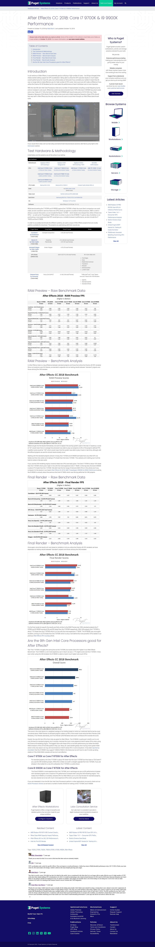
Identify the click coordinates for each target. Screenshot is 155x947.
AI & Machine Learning (78, 918)
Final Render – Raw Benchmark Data (44, 58)
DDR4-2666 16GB (70, 188)
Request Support (116, 912)
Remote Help (114, 914)
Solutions (59, 3)
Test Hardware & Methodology (42, 51)
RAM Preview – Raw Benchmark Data (44, 53)
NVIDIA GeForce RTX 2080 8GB (69, 194)
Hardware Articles (33, 8)
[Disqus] (77, 874)
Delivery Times (95, 931)
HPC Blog (73, 929)
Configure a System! (45, 819)
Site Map (31, 918)
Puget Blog (74, 927)
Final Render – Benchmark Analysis (44, 60)
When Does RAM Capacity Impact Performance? (46, 835)
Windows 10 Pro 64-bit (69, 201)
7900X (48, 850)
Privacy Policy (95, 929)
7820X (43, 850)
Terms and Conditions (98, 927)
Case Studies (74, 933)
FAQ (29, 923)
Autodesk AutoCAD (77, 916)
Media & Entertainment (98, 910)
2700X (38, 850)
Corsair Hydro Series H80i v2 (86, 185)
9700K (57, 850)
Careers (112, 927)
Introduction (36, 49)
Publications (77, 3)
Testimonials (114, 925)
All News (73, 925)
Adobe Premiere (75, 910)
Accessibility (94, 933)
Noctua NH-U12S (45, 185)
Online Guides (115, 910)
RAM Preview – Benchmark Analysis (44, 56)
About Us (94, 3)
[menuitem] (125, 3)
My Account (118, 3)
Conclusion (31, 146)
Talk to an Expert (106, 3)
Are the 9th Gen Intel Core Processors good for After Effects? (51, 62)
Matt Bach (50, 28)
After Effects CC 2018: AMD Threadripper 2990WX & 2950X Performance (74, 470)
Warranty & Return (96, 925)
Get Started (116, 94)
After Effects (68, 850)
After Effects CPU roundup (41, 636)
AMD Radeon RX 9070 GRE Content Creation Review (47, 832)
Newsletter (113, 933)
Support (86, 3)
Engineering (94, 912)
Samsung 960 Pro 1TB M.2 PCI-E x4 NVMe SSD (69, 197)
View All (84, 845)
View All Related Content (45, 845)
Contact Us (114, 931)
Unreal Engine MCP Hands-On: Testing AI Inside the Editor (87, 841)
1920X (33, 850)
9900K (62, 850)
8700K (53, 850)
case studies (121, 86)
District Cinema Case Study (77, 838)
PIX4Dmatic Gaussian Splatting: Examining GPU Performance (116, 235)
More (92, 916)
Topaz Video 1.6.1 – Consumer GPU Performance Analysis (87, 835)
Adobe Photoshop (76, 912)
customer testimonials (117, 88)
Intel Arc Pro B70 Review (38, 841)
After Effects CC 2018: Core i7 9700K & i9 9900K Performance (60, 8)
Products (67, 3)
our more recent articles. (77, 39)
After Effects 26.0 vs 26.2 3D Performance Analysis (47, 838)
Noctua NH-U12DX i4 (61, 185)
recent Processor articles (35, 783)
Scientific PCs (95, 914)
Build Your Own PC (35, 914)
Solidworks (74, 914)
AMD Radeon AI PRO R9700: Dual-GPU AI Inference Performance (89, 832)
